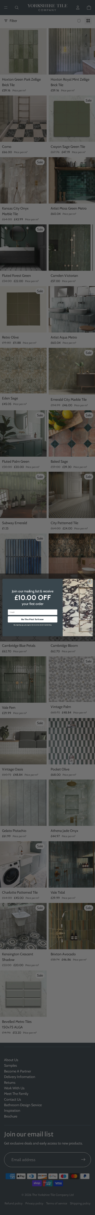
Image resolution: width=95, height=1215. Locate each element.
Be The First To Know (32, 619)
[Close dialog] (90, 582)
